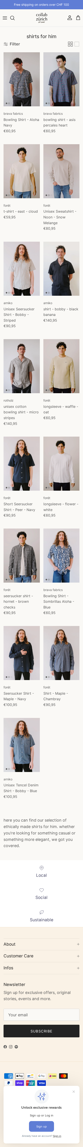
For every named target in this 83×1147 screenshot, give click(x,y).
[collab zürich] (41, 18)
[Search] (14, 18)
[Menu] (5, 18)
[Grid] (70, 44)
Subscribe (42, 1031)
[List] (76, 44)
